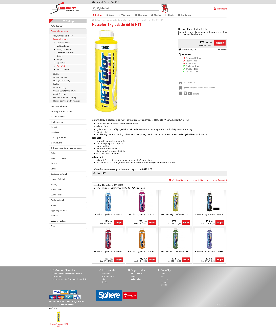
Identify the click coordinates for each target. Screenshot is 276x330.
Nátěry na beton (64, 49)
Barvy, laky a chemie (109, 20)
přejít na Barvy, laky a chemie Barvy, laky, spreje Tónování (199, 180)
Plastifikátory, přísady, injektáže (66, 101)
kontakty (137, 279)
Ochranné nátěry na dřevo (64, 91)
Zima (53, 226)
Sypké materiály (58, 200)
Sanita (53, 169)
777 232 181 (114, 1)
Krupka (164, 284)
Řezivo (54, 163)
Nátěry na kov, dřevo (66, 53)
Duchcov (164, 279)
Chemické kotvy (60, 77)
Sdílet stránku (108, 276)
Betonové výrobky (59, 106)
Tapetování (61, 63)
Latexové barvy (63, 43)
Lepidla (56, 84)
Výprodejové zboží (59, 210)
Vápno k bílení (63, 69)
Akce (111, 14)
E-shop (97, 20)
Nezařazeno (56, 132)
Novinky (142, 14)
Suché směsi (56, 195)
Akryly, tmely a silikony (63, 36)
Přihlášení (221, 8)
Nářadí (54, 127)
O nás (170, 14)
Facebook (106, 273)
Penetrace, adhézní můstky (64, 97)
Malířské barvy (63, 46)
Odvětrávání (56, 143)
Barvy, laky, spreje (124, 20)
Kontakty (185, 14)
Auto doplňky (57, 26)
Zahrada (54, 215)
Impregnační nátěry (61, 81)
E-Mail (99, 1)
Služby (157, 14)
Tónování (136, 20)
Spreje (59, 59)
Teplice (163, 273)
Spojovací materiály (59, 174)
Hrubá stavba (57, 122)
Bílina (163, 276)
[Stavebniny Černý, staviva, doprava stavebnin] (93, 20)
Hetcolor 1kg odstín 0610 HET (152, 20)
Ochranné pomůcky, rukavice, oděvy (66, 148)
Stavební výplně (58, 179)
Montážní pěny (59, 87)
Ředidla (60, 56)
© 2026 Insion (222, 305)
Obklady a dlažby (58, 137)
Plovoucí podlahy (58, 158)
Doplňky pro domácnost (61, 111)
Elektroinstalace (58, 116)
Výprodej (126, 14)
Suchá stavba (56, 189)
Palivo (53, 153)
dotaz (135, 276)
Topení (54, 205)
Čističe (56, 74)
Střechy (54, 184)
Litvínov (164, 282)
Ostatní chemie (59, 94)
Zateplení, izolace (58, 221)
